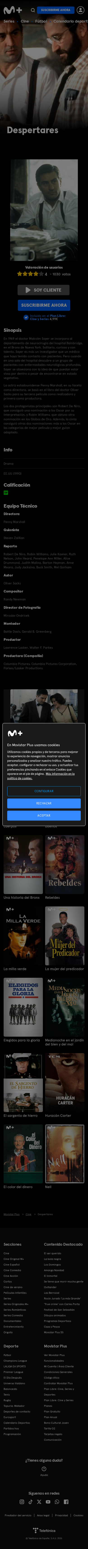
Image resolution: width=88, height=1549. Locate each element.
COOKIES (78, 1515)
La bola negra (52, 1259)
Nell (48, 1187)
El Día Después (13, 1377)
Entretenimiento (14, 1326)
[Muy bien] (41, 273)
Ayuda (44, 1475)
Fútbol (41, 21)
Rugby (7, 1400)
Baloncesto (10, 1389)
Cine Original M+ (14, 1259)
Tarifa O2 (49, 1428)
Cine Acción (11, 1275)
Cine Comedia (12, 1270)
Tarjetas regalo (53, 1434)
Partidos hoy (11, 1428)
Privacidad (61, 1515)
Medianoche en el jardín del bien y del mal (64, 1042)
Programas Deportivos (57, 1321)
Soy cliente (47, 290)
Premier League (13, 1372)
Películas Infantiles (15, 1292)
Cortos (8, 1281)
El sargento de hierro (20, 1116)
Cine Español (12, 1264)
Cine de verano (13, 1287)
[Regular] (30, 273)
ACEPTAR (44, 815)
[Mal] (25, 273)
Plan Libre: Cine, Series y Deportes (59, 1391)
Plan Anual (50, 1417)
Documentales (12, 1321)
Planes (48, 1405)
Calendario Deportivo (17, 1422)
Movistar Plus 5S (53, 1332)
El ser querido (52, 1253)
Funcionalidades (54, 1360)
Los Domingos (52, 1264)
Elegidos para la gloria (22, 1040)
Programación (12, 1434)
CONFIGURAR (44, 791)
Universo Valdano (14, 1383)
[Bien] (35, 273)
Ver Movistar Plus (54, 1355)
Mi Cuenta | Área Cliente (59, 1366)
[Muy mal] (19, 273)
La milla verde (15, 969)
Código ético (51, 1377)
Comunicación (53, 1439)
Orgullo (8, 1332)
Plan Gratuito (52, 1411)
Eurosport (10, 1417)
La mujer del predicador (64, 969)
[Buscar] (33, 10)
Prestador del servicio (18, 1515)
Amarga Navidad (54, 1270)
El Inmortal (50, 1275)
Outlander (50, 1287)
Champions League (15, 1360)
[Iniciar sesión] (80, 10)
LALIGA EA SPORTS (15, 1366)
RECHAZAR (44, 803)
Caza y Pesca (52, 1326)
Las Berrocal (51, 1292)
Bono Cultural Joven (56, 1422)
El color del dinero (18, 1187)
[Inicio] (13, 10)
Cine (25, 21)
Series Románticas (15, 1309)
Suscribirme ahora (55, 10)
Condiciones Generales (58, 1372)
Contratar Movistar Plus (58, 1383)
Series (9, 21)
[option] (48, 714)
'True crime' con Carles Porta (62, 1304)
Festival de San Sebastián (59, 1309)
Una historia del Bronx (21, 898)
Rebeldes (52, 898)
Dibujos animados (55, 1315)
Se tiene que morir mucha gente (63, 1281)
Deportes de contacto (17, 1411)
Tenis (7, 1394)
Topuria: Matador (14, 1405)
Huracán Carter (58, 1116)
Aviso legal (43, 1515)
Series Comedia (13, 1315)
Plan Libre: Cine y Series (58, 1400)
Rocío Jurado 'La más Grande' (62, 1298)
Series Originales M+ (16, 1304)
